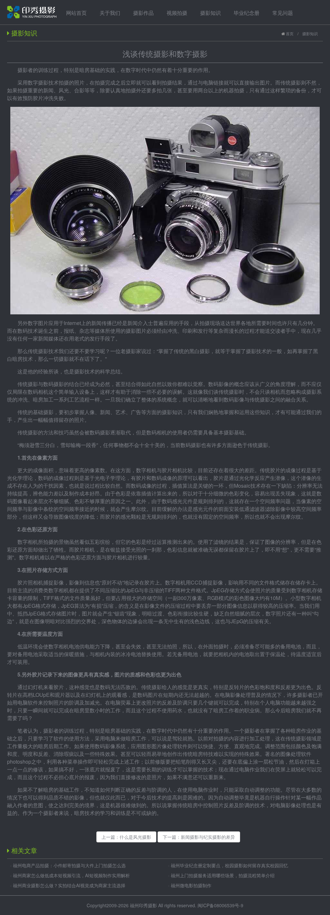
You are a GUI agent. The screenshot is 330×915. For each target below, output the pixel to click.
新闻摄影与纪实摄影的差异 (208, 837)
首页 (289, 33)
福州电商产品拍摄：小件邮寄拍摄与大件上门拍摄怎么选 (69, 865)
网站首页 (76, 12)
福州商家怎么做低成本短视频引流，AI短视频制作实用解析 (71, 875)
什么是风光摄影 (135, 837)
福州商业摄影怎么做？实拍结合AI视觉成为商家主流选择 (69, 885)
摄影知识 (310, 33)
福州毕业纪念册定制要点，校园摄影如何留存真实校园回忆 (229, 865)
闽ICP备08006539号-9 (220, 905)
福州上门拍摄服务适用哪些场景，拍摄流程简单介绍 (223, 875)
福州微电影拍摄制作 (191, 885)
